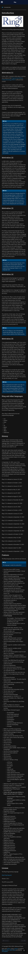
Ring (15, 2)
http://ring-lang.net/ (7, 875)
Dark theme (13, 950)
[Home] (2, 7)
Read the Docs (5, 950)
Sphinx (9, 948)
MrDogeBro (5, 951)
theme (16, 948)
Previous (6, 940)
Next (22, 940)
